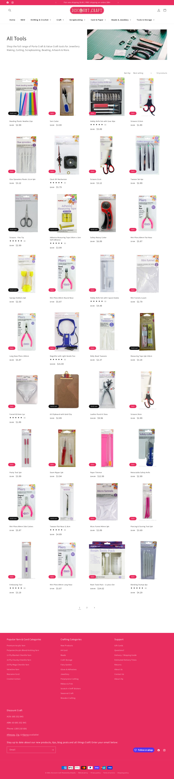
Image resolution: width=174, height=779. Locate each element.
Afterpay (11, 734)
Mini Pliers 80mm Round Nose (61, 298)
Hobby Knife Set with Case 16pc (102, 121)
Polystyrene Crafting (70, 679)
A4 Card (64, 650)
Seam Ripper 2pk (56, 472)
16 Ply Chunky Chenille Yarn (19, 660)
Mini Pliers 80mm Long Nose (61, 585)
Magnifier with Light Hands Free (62, 356)
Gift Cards (118, 645)
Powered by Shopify (69, 773)
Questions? (119, 650)
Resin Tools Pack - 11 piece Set (102, 585)
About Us (118, 669)
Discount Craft (56, 773)
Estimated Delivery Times (125, 660)
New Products (67, 645)
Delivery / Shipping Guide (125, 655)
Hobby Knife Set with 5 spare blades (104, 298)
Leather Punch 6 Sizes (99, 414)
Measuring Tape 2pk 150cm (141, 356)
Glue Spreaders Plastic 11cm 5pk (22, 179)
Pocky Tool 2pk (15, 472)
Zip (17, 734)
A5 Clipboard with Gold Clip (61, 414)
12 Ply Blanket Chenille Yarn (19, 655)
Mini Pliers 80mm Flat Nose (141, 237)
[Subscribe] (53, 750)
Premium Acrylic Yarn (16, 645)
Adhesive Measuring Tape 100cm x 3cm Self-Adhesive (65, 238)
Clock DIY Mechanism (58, 179)
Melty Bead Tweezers (98, 356)
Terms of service (109, 773)
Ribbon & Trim (67, 684)
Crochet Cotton (13, 679)
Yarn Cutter (54, 121)
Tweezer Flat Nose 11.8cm (60, 526)
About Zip (118, 679)
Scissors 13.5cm (137, 121)
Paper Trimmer (96, 472)
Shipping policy (123, 773)
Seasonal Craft (67, 693)
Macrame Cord (13, 674)
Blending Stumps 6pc (139, 585)
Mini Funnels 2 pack (138, 298)
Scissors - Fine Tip (17, 237)
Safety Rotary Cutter (98, 237)
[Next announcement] (118, 2)
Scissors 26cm (136, 414)
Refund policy (83, 773)
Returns (117, 664)
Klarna (25, 734)
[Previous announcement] (56, 2)
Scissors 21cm (95, 179)
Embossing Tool (16, 585)
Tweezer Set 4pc (137, 179)
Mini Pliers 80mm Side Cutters (21, 526)
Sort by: (127, 73)
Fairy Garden (66, 664)
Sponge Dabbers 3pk (18, 298)
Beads (63, 655)
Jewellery (65, 674)
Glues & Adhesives (69, 669)
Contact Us (119, 674)
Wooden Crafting (68, 698)
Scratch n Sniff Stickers (71, 688)
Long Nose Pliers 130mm (19, 356)
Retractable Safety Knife (140, 472)
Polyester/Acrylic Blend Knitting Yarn (23, 650)
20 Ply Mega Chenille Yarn (18, 664)
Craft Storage (66, 660)
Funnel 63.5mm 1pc (17, 414)
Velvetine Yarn (13, 669)
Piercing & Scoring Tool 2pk (142, 526)
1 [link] (79, 607)
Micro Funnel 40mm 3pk (99, 526)
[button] (10, 10)
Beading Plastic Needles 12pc (21, 121)
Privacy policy (96, 773)
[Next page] (94, 608)
